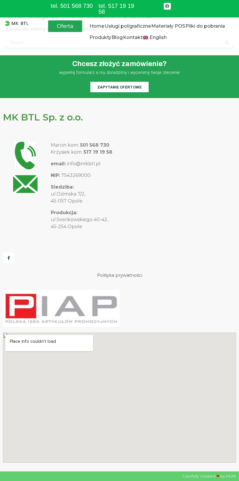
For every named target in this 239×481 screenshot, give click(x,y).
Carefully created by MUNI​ (209, 476)
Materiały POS (168, 26)
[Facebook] (167, 6)
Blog (117, 37)
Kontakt (133, 37)
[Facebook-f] (8, 258)
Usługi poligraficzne (128, 26)
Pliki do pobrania (205, 26)
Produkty (100, 37)
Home (96, 26)
